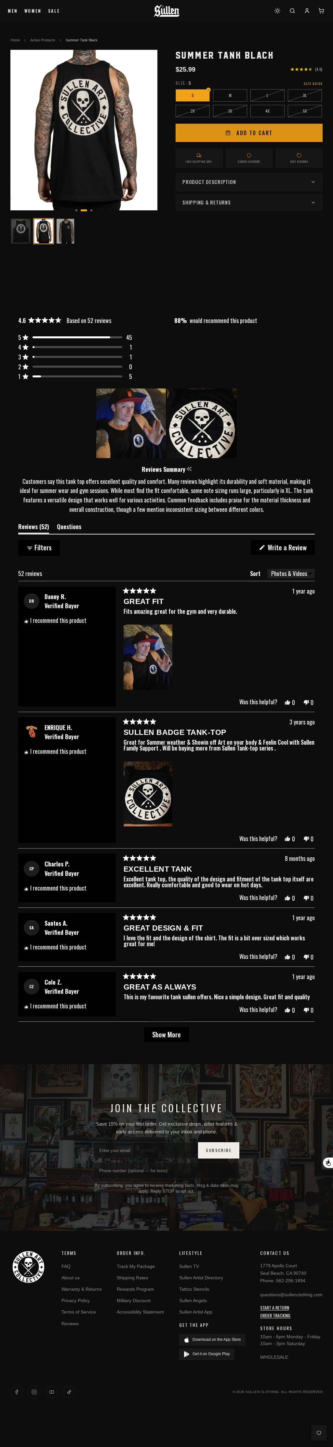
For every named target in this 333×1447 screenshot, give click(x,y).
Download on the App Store (217, 1339)
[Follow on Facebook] (16, 1392)
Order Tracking (275, 1315)
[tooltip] (189, 469)
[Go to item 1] (20, 231)
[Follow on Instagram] (34, 1392)
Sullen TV (189, 1266)
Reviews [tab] (33, 528)
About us (70, 1277)
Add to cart (254, 133)
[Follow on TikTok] (69, 1392)
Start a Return (274, 1307)
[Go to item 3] (66, 231)
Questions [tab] (69, 528)
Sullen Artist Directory (201, 1277)
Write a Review (290, 548)
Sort (256, 573)
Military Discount (134, 1300)
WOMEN (33, 10)
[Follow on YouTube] (52, 1392)
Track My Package (136, 1266)
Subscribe (219, 1150)
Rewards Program (135, 1289)
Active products (42, 40)
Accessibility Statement (140, 1311)
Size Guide (313, 83)
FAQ (66, 1266)
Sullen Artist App (195, 1311)
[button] (75, 337)
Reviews (70, 1323)
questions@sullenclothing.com (291, 1294)
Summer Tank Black (82, 40)
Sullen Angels (193, 1300)
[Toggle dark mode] (277, 11)
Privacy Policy (75, 1300)
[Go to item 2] (43, 231)
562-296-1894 (290, 1280)
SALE (54, 10)
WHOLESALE (274, 1357)
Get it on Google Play (211, 1354)
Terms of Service (78, 1311)
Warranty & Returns (81, 1289)
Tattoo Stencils (194, 1289)
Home (15, 40)
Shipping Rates (132, 1277)
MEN (13, 10)
